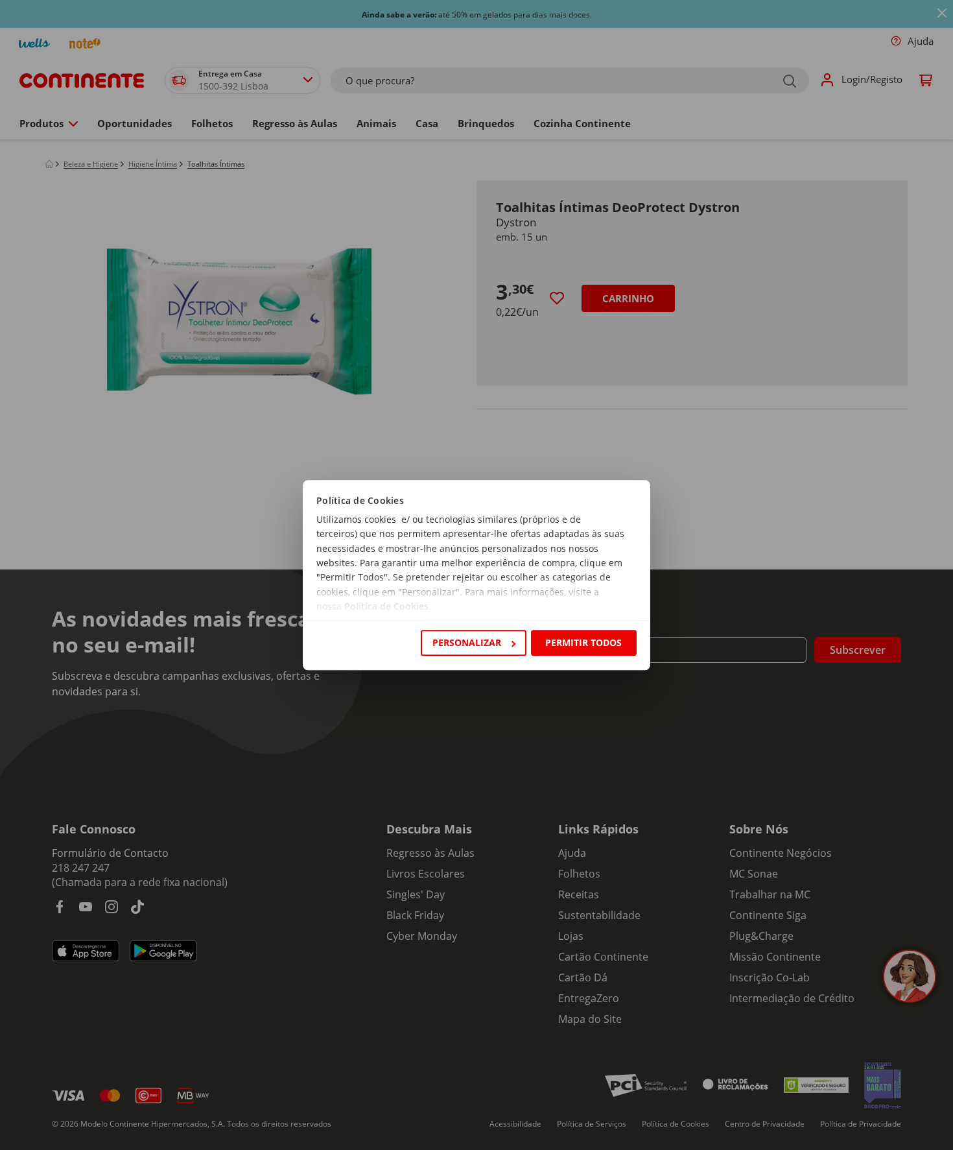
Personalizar (466, 642)
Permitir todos (583, 642)
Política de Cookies (386, 607)
